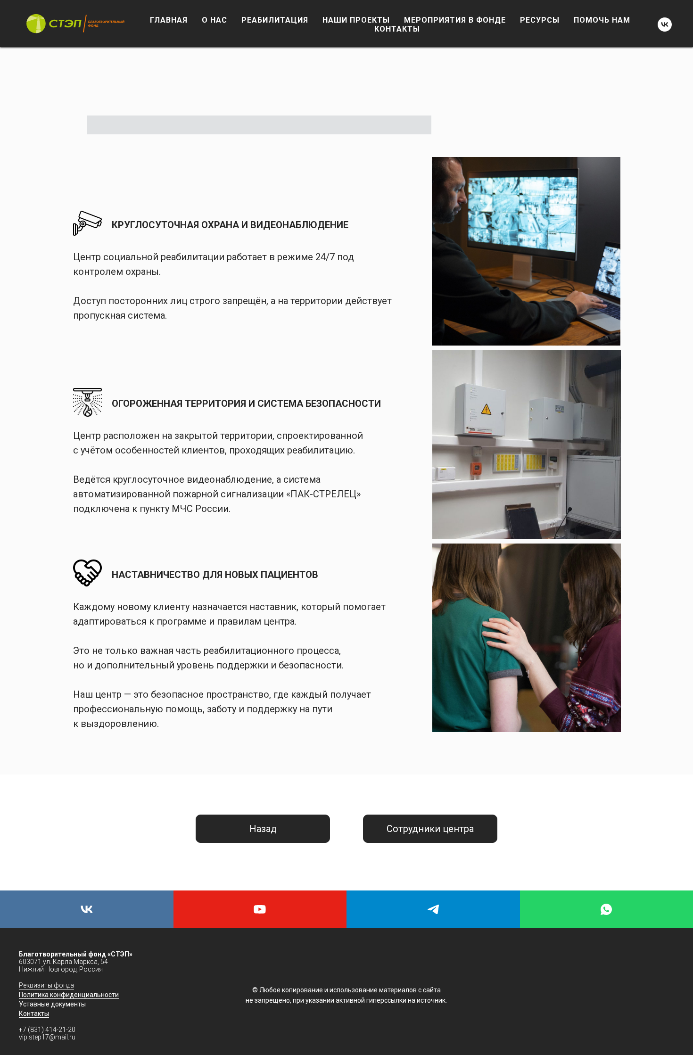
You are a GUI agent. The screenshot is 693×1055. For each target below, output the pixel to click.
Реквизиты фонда (46, 985)
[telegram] (433, 909)
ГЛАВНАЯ (169, 20)
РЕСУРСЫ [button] (540, 20)
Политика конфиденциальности (69, 994)
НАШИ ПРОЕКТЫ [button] (356, 20)
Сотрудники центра (430, 828)
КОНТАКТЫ (397, 29)
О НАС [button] (214, 20)
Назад (263, 828)
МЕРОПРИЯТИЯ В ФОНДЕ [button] (455, 20)
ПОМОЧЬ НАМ (602, 20)
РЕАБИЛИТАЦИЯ (274, 20)
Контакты (34, 1013)
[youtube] (260, 909)
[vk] (665, 24)
